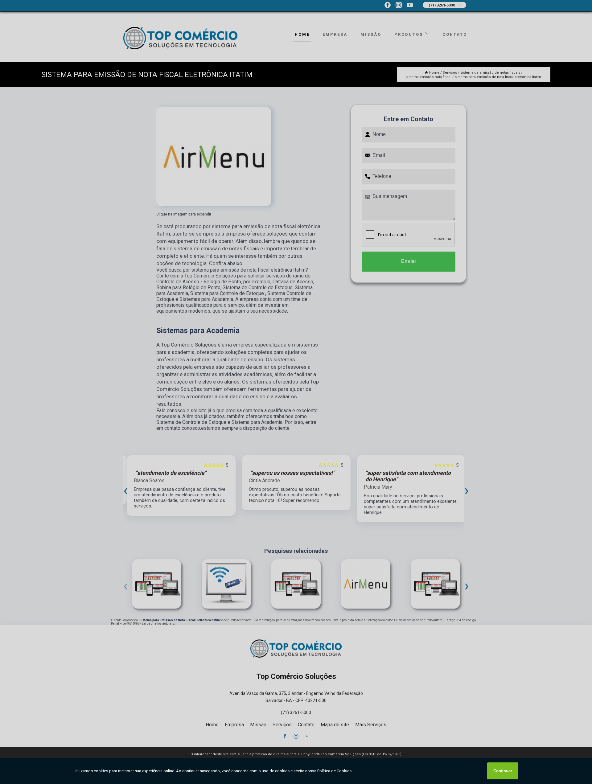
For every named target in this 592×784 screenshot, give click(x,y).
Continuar (502, 771)
